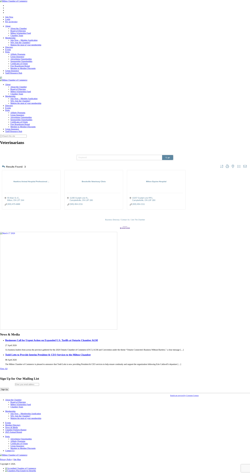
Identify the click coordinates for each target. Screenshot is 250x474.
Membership (10, 38)
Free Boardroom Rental (20, 66)
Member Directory (12, 425)
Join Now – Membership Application (25, 414)
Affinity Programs (17, 54)
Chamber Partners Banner (15, 430)
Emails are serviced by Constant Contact (184, 395)
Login (7, 19)
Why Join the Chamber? (20, 42)
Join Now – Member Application (24, 40)
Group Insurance (17, 57)
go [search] (169, 157)
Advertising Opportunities (21, 59)
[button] (3, 167)
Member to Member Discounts (23, 68)
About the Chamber (18, 28)
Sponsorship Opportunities (21, 61)
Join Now (9, 17)
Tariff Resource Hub (13, 73)
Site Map (17, 459)
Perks (7, 52)
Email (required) (7, 384)
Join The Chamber (138, 220)
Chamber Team (16, 35)
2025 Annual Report (13, 432)
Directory (9, 47)
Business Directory (112, 220)
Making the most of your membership (25, 45)
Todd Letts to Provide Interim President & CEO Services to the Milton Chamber (48, 354)
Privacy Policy (6, 459)
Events (8, 49)
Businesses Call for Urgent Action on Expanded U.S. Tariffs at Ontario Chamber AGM (51, 340)
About (7, 26)
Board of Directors (18, 31)
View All (3, 369)
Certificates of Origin (19, 64)
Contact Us (125, 220)
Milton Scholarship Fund (20, 33)
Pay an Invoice (11, 22)
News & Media (11, 427)
